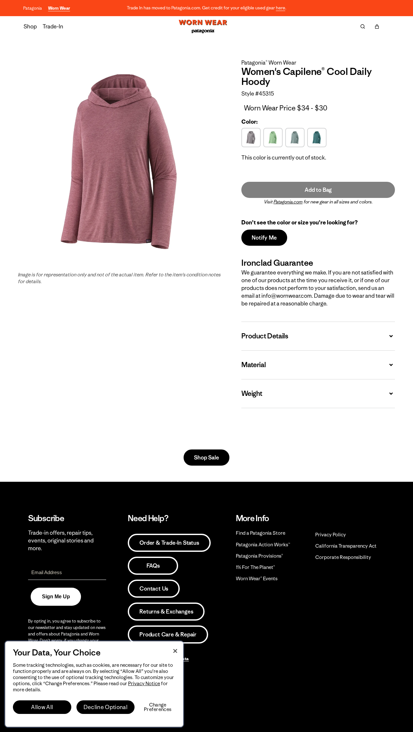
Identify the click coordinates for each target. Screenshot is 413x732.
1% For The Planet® (255, 567)
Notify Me (264, 237)
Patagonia (32, 8)
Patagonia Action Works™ (263, 544)
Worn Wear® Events (256, 578)
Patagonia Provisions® (259, 556)
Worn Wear (59, 8)
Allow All (42, 707)
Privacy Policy (330, 534)
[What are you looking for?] (363, 26)
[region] (94, 684)
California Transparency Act (346, 546)
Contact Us (153, 588)
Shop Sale (206, 457)
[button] (377, 26)
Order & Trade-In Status (169, 542)
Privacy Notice (144, 683)
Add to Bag (318, 189)
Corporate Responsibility (343, 557)
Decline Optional (105, 707)
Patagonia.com (288, 202)
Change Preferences (157, 707)
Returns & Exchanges (166, 611)
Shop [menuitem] (30, 26)
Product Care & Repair (167, 634)
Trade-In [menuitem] (53, 26)
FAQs (152, 565)
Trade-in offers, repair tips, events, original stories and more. (61, 540)
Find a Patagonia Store (260, 533)
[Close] (175, 651)
